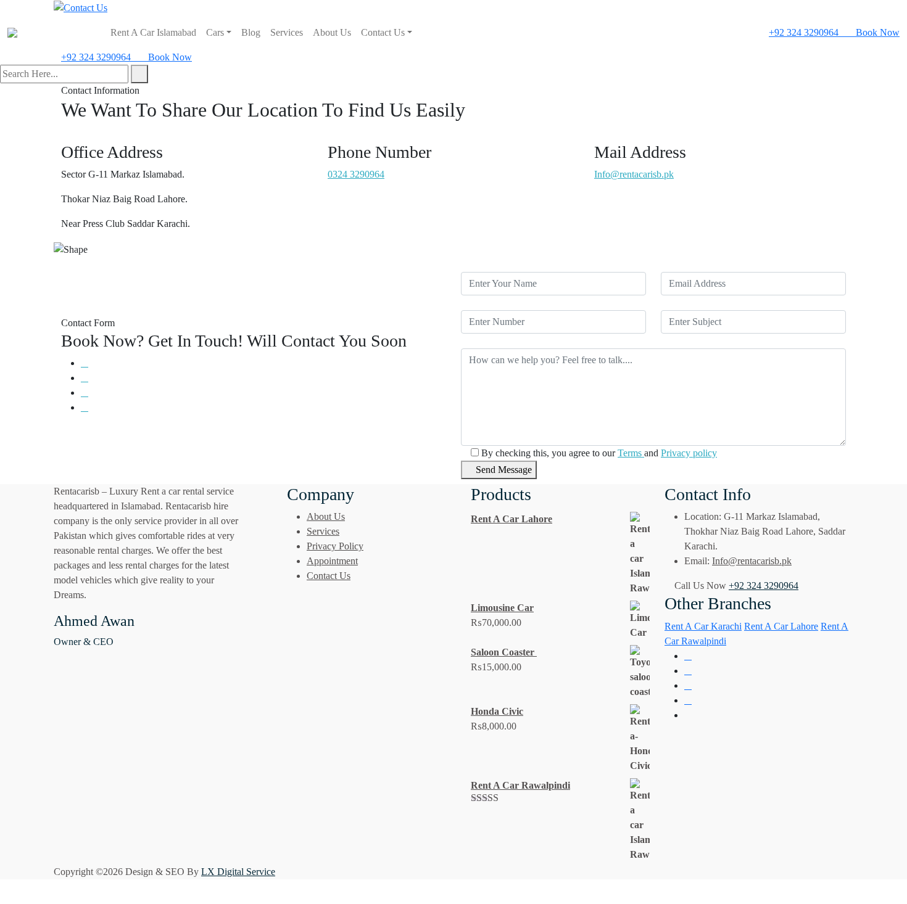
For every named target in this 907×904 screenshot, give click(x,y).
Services (286, 32)
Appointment (332, 561)
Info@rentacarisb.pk (634, 174)
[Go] (139, 74)
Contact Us (383, 32)
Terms (631, 453)
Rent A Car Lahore (781, 626)
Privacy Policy (335, 546)
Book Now (876, 32)
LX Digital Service (238, 871)
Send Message (502, 469)
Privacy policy (689, 453)
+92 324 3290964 (804, 32)
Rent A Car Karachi (703, 626)
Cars (215, 32)
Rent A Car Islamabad (153, 32)
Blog (250, 32)
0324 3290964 (356, 174)
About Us (332, 32)
